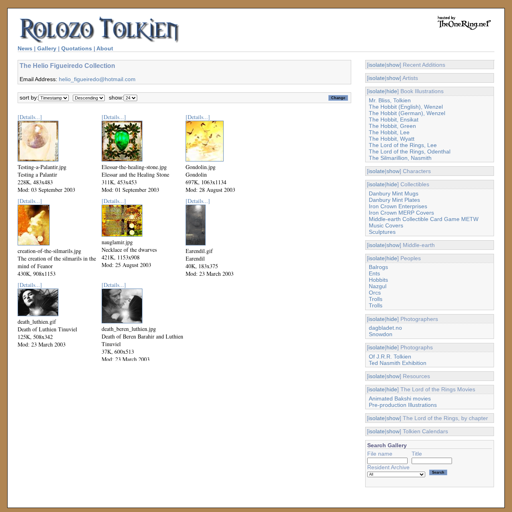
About (104, 48)
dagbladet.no (385, 328)
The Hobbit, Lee (389, 132)
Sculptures (382, 232)
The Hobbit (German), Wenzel (407, 113)
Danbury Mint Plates (394, 200)
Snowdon (380, 334)
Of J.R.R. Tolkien (390, 356)
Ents (374, 273)
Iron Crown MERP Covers (401, 212)
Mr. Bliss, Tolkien (390, 100)
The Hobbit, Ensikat (393, 119)
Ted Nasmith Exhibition (397, 363)
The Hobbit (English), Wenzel (406, 107)
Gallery (46, 48)
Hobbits (378, 280)
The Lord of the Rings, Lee (403, 145)
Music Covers (386, 225)
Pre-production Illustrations (403, 405)
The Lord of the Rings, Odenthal (409, 151)
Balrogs (378, 267)
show (393, 65)
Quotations (76, 48)
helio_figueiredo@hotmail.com (97, 79)
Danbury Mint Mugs (393, 193)
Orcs (375, 292)
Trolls (375, 299)
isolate (376, 65)
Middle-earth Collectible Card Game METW (423, 219)
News (25, 48)
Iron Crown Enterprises (398, 206)
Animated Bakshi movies (400, 398)
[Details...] (30, 117)
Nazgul (377, 286)
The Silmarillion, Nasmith (400, 158)
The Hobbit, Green (392, 126)
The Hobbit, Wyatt (391, 138)
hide (391, 91)
